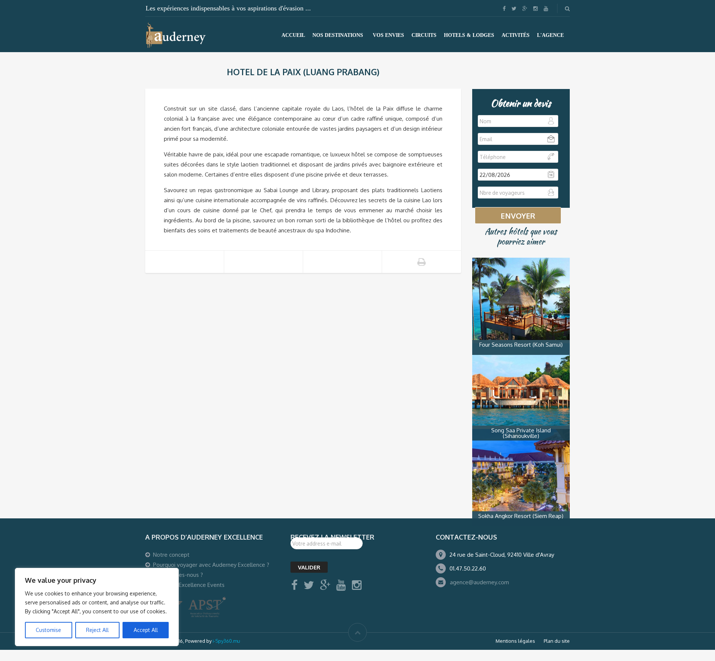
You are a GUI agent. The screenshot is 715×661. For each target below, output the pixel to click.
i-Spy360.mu (226, 641)
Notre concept (171, 554)
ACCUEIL (293, 35)
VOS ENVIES (388, 35)
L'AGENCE (550, 35)
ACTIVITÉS (516, 35)
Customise (48, 630)
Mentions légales (515, 641)
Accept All (146, 630)
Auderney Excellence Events (189, 584)
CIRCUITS (423, 35)
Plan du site (557, 641)
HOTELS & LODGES (469, 35)
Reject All (97, 630)
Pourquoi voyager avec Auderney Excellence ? (211, 564)
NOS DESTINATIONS (337, 35)
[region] (97, 607)
